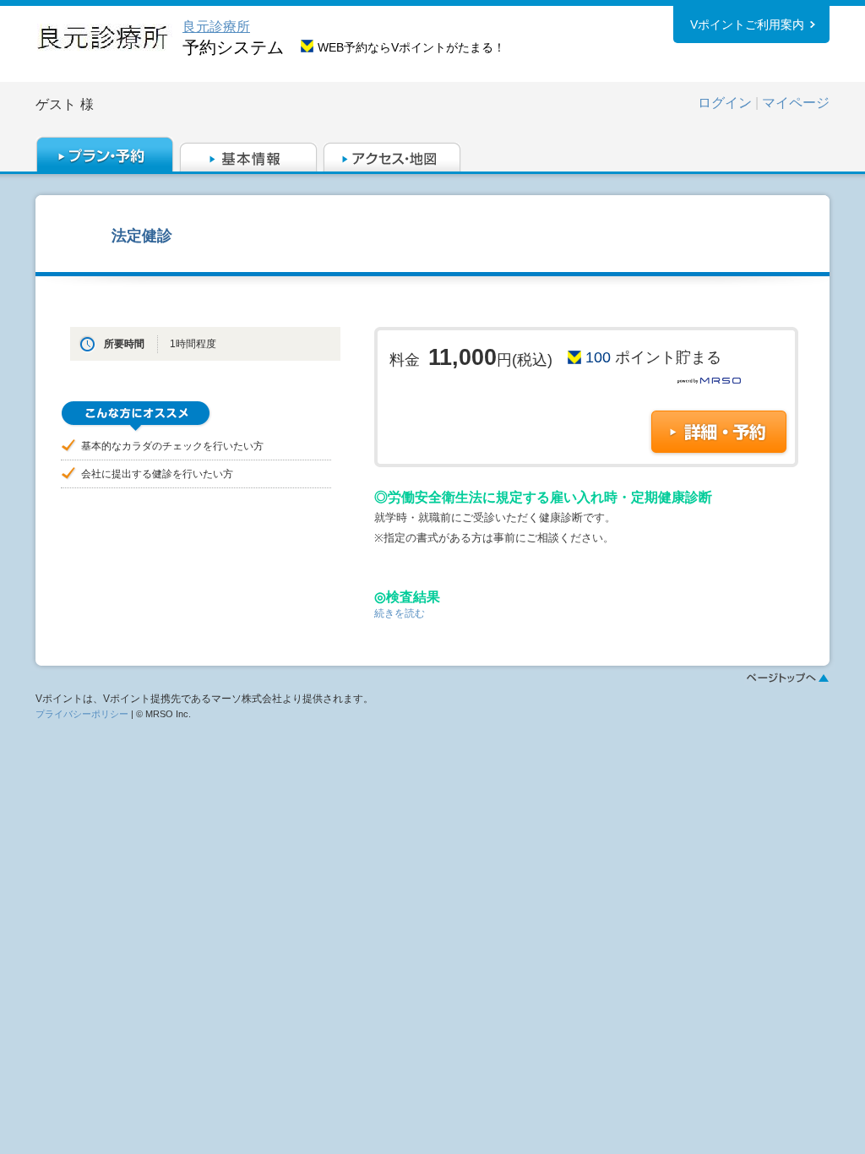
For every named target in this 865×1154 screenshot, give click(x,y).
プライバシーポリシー (81, 714)
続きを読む (399, 613)
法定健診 (142, 235)
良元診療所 (216, 26)
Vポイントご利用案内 (747, 24)
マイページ (796, 102)
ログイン (725, 102)
